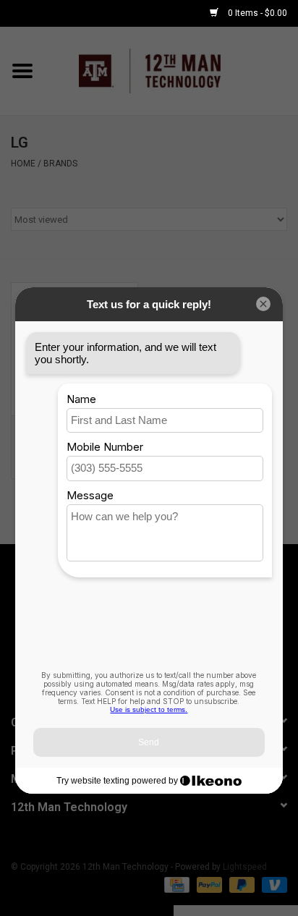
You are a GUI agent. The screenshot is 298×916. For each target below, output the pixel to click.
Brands (60, 163)
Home (23, 163)
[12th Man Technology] (171, 70)
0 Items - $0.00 (256, 13)
